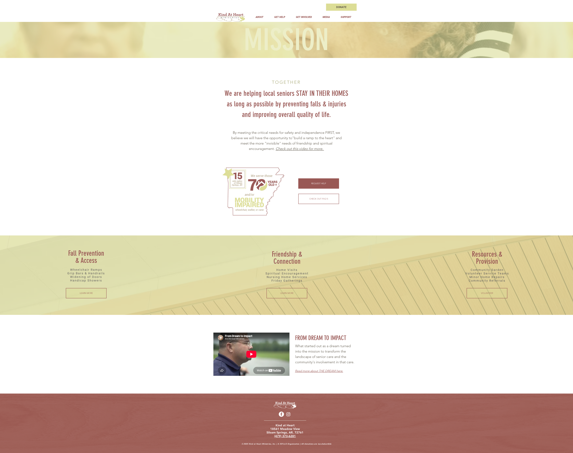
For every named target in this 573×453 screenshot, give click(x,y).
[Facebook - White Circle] (281, 414)
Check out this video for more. (300, 148)
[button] (259, 17)
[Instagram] (288, 414)
